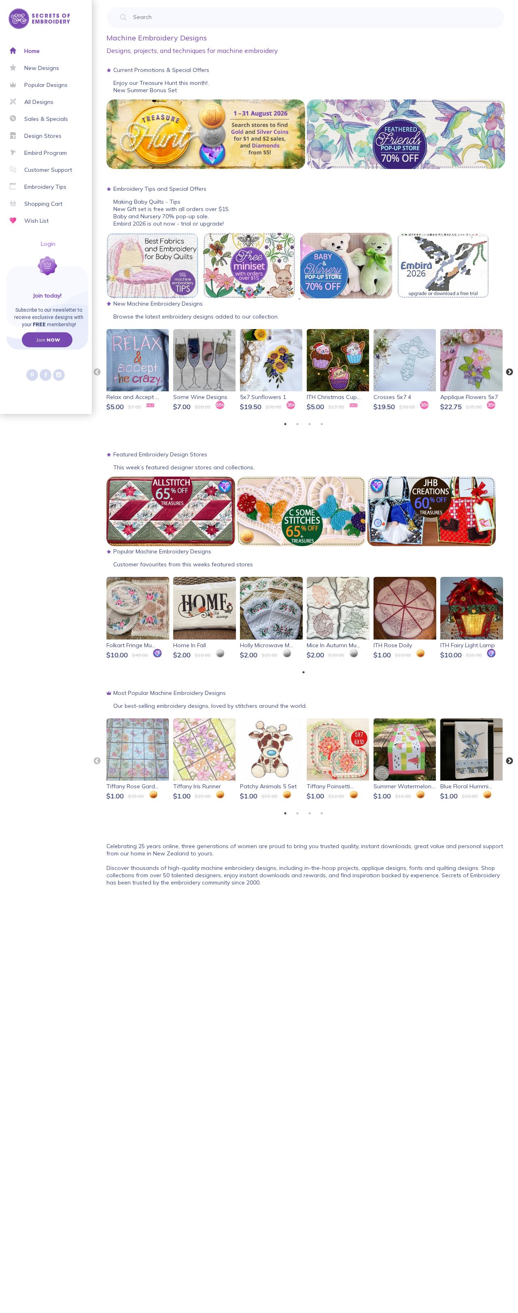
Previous (97, 372)
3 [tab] (310, 424)
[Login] (19, 275)
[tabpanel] (138, 370)
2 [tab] (297, 424)
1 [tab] (285, 424)
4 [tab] (322, 424)
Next (509, 372)
